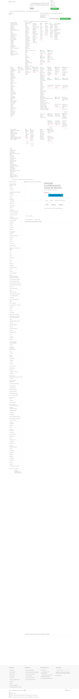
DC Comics (42, 69)
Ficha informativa (29, 219)
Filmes (11, 88)
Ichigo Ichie (42, 77)
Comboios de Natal (43, 106)
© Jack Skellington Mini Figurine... (28, 72)
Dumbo (11, 105)
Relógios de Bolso (13, 133)
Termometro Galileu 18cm (27, 135)
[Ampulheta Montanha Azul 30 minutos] (32, 131)
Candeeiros (12, 134)
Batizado (41, 137)
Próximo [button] (42, 191)
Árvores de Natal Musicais (14, 383)
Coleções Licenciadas (14, 276)
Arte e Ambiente (13, 39)
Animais (26, 35)
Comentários (12, 54)
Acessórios (27, 28)
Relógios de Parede (13, 132)
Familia (26, 51)
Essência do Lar (13, 38)
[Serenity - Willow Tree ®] (43, 51)
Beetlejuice (42, 76)
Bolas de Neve (13, 29)
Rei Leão (11, 326)
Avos (26, 54)
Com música (35, 34)
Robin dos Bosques (13, 324)
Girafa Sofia (27, 38)
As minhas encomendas (29, 670)
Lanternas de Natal (43, 107)
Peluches (41, 92)
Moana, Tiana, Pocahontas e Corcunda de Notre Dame (15, 317)
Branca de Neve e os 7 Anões (15, 305)
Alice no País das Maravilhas (15, 293)
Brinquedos (12, 35)
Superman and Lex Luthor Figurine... (65, 73)
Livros (26, 25)
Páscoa (41, 132)
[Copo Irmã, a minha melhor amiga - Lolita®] (58, 116)
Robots (41, 85)
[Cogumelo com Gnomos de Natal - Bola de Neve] (65, 100)
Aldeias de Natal (43, 105)
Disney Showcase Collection (12, 74)
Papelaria (12, 40)
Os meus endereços (28, 675)
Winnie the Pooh (13, 332)
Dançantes (35, 31)
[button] (29, 22)
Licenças (12, 41)
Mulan (11, 115)
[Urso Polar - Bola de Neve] (58, 100)
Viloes (11, 116)
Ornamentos (27, 61)
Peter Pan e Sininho (13, 328)
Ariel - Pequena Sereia (14, 295)
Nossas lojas (12, 675)
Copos (11, 398)
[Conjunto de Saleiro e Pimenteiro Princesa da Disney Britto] (65, 116)
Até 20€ (11, 44)
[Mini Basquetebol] (51, 81)
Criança (34, 30)
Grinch (41, 73)
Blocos (11, 427)
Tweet (47, 204)
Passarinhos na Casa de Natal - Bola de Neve (52, 32)
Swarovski (34, 28)
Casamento (42, 139)
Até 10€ (11, 43)
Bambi (11, 99)
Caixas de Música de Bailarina (27, 30)
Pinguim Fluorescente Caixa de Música (17, 471)
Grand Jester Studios (13, 288)
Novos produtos (12, 672)
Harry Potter (42, 68)
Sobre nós (12, 50)
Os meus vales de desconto (30, 679)
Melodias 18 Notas (13, 51)
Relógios (12, 131)
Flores (26, 63)
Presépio (26, 60)
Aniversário (42, 138)
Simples (11, 188)
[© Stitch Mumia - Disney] (21, 68)
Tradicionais (42, 79)
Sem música (35, 42)
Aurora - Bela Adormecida (14, 299)
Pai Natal (41, 99)
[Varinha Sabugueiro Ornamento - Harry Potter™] (51, 69)
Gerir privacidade (58, 675)
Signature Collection (28, 62)
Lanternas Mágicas (13, 34)
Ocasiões (12, 42)
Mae (26, 52)
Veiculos (41, 89)
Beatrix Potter (42, 72)
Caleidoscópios (43, 91)
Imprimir (46, 200)
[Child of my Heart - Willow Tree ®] (43, 58)
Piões (41, 81)
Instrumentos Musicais (14, 218)
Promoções (12, 670)
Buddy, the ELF (43, 75)
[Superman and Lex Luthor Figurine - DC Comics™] (65, 69)
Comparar (51, 200)
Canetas (11, 425)
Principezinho (27, 40)
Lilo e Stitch (12, 107)
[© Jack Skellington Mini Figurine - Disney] (28, 68)
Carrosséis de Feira (13, 214)
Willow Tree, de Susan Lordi (30, 50)
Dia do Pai (42, 134)
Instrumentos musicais (14, 371)
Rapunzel (11, 322)
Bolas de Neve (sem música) (15, 138)
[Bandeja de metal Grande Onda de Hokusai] (51, 116)
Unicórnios (27, 39)
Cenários (11, 344)
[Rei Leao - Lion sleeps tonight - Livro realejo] (42, 27)
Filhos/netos (27, 57)
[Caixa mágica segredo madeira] (65, 81)
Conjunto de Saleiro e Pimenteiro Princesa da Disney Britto (64, 123)
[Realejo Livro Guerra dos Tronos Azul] (58, 68)
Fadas (26, 34)
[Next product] (69, 179)
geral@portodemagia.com (47, 678)
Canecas (41, 116)
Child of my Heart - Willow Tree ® (42, 61)
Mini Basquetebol (51, 85)
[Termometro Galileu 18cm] (27, 131)
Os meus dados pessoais (29, 677)
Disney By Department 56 (14, 281)
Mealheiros (42, 96)
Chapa (11, 355)
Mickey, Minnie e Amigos (14, 314)
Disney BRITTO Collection (14, 277)
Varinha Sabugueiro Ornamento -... (50, 73)
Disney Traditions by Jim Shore (13, 82)
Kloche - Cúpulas (13, 139)
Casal (26, 58)
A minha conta (27, 667)
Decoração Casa (43, 117)
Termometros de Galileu (14, 130)
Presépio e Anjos (43, 104)
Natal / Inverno (13, 37)
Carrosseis (42, 87)
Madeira (34, 32)
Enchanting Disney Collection (12, 79)
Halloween (42, 136)
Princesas (27, 33)
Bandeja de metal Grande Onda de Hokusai (51, 122)
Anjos (34, 40)
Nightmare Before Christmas (15, 321)
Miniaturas (12, 28)
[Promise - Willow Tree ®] (51, 57)
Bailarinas (27, 32)
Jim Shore (12, 33)
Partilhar (53, 204)
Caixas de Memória (28, 66)
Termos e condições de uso (15, 679)
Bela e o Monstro (13, 100)
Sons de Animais (43, 80)
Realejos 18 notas (13, 23)
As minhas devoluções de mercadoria (32, 672)
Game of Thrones (13, 158)
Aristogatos (12, 96)
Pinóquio (41, 82)
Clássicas (27, 41)
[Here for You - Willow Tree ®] (51, 51)
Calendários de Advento (44, 108)
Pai (25, 53)
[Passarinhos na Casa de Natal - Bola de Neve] (52, 26)
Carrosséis (27, 42)
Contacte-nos (12, 677)
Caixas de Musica (13, 22)
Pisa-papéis (12, 423)
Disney (11, 32)
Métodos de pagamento (14, 53)
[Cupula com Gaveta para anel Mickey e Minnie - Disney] (51, 132)
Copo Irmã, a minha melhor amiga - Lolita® (57, 122)
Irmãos (26, 56)
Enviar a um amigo (29, 215)
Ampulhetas (12, 136)
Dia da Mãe (42, 133)
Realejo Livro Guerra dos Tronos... (57, 72)
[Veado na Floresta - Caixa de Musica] (47, 26)
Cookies (11, 52)
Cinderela (12, 104)
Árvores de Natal (43, 100)
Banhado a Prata (13, 245)
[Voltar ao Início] (9, 179)
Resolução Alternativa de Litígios (15, 687)
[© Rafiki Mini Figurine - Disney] (36, 68)
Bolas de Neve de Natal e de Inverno (46, 98)
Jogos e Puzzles (43, 90)
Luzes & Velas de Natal (44, 109)
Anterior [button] (25, 191)
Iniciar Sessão (26, 20)
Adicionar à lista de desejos (60, 200)
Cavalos (34, 35)
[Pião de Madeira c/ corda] (58, 81)
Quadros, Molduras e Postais (15, 137)
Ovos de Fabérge (13, 220)
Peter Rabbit (27, 37)
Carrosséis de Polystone (14, 211)
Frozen (11, 106)
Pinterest (60, 204)
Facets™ (12, 85)
